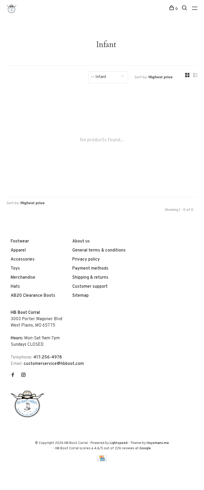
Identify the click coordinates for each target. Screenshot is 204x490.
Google (145, 448)
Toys (15, 268)
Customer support (90, 286)
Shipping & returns (90, 277)
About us (81, 241)
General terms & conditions (99, 250)
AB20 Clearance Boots (33, 295)
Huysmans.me (158, 443)
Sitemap (80, 295)
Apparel (18, 250)
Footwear (20, 241)
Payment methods (90, 268)
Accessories (23, 259)
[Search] (185, 9)
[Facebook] (13, 375)
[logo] (29, 416)
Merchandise (23, 277)
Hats (15, 286)
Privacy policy (86, 259)
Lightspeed (119, 443)
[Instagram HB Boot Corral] (23, 375)
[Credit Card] (102, 460)
